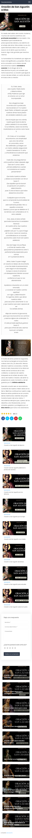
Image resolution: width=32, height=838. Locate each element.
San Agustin (9, 833)
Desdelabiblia (6, 2)
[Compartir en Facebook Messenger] (7, 418)
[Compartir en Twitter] (12, 418)
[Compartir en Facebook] (3, 418)
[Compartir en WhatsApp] (20, 418)
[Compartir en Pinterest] (16, 418)
